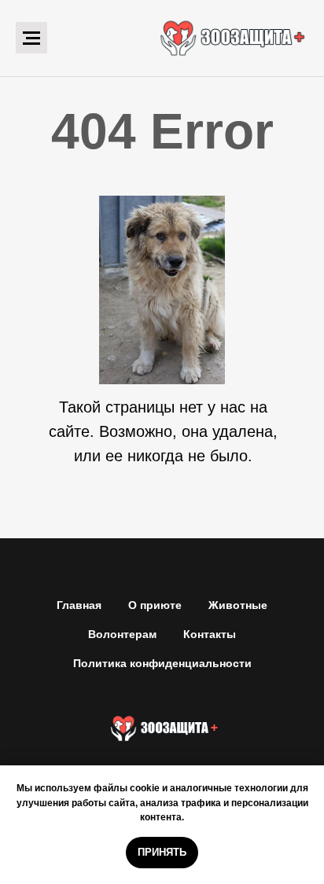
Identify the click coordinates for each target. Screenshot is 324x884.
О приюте (155, 605)
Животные (237, 605)
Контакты (209, 634)
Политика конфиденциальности (162, 663)
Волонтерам (122, 634)
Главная (79, 605)
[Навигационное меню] (31, 37)
